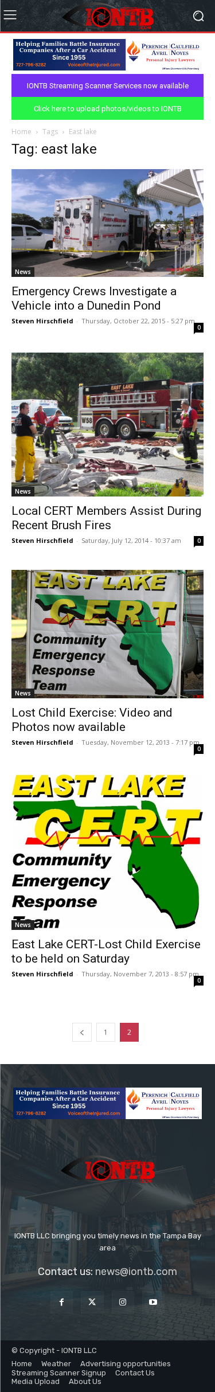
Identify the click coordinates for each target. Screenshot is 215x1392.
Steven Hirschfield (42, 320)
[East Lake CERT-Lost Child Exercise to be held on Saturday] (107, 852)
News (23, 272)
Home (21, 131)
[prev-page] (82, 1032)
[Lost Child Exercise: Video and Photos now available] (107, 634)
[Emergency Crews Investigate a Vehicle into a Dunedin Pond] (107, 223)
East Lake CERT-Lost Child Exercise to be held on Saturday (106, 951)
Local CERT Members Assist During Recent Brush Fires (106, 518)
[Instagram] (123, 1302)
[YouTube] (153, 1302)
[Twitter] (92, 1302)
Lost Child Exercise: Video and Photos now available (92, 720)
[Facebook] (61, 1302)
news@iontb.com (136, 1271)
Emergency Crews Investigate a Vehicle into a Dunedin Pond (94, 298)
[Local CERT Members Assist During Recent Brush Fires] (107, 424)
